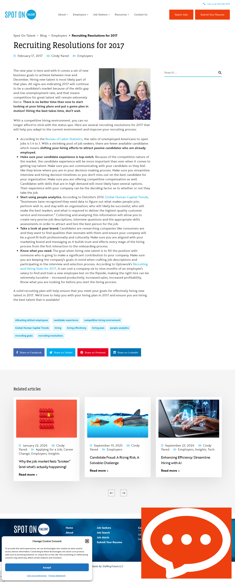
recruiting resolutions (50, 335)
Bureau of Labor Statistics (64, 139)
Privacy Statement (57, 575)
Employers (79, 14)
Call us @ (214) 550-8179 (218, 3)
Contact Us (140, 14)
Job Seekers (100, 14)
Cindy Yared (60, 55)
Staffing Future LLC (113, 566)
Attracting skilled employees (31, 320)
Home (69, 528)
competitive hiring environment (102, 320)
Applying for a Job (49, 449)
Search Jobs (181, 14)
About (62, 14)
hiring (58, 328)
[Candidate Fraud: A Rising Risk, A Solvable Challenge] (117, 418)
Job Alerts (103, 537)
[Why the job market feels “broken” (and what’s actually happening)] (46, 418)
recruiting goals (24, 335)
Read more (27, 474)
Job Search (103, 532)
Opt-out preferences (37, 575)
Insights (54, 453)
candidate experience (66, 320)
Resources (121, 14)
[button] (87, 541)
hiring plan (98, 328)
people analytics (119, 328)
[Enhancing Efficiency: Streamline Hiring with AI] (188, 418)
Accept (47, 567)
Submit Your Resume (212, 14)
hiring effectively (76, 328)
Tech (211, 449)
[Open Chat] (186, 543)
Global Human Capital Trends (126, 197)
